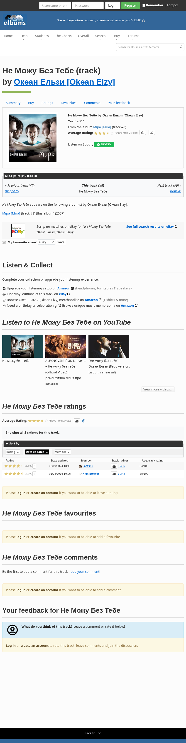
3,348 (121, 473)
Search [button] (100, 36)
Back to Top (93, 733)
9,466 (121, 466)
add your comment (85, 571)
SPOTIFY (106, 144)
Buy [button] (117, 36)
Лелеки (175, 191)
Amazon (63, 288)
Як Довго (12, 191)
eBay (62, 294)
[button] (143, 132)
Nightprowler (91, 473)
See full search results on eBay (150, 226)
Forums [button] (133, 36)
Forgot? (172, 5)
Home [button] (8, 36)
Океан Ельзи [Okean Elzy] (64, 81)
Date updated (35, 452)
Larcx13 (88, 466)
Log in (11, 645)
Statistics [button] (42, 36)
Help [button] (24, 36)
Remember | (156, 5)
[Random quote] (143, 20)
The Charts (63, 36)
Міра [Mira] (102, 127)
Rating (11, 452)
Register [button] (130, 5)
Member (61, 452)
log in (21, 493)
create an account (44, 493)
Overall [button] (83, 36)
